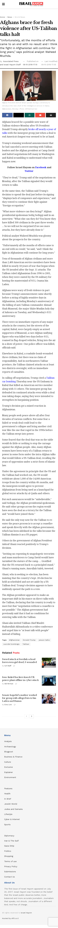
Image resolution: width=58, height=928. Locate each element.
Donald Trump (29, 640)
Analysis (8, 741)
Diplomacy (9, 836)
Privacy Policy (10, 866)
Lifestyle (8, 814)
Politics (7, 851)
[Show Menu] (3, 4)
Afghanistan (14, 640)
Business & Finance (13, 757)
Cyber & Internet (12, 819)
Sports (7, 824)
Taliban (26, 644)
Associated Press (11, 61)
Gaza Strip (9, 846)
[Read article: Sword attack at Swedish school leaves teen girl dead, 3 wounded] (49, 663)
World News (20, 17)
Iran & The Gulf (11, 841)
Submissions (10, 871)
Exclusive (8, 767)
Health (7, 793)
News (9, 17)
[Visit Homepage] (31, 4)
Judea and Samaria (13, 809)
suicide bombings (11, 644)
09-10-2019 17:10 (30, 65)
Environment (10, 777)
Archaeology (10, 746)
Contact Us (9, 877)
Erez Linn (8, 705)
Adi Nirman (9, 684)
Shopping (8, 856)
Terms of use (10, 861)
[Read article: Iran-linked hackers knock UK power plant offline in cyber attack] (49, 681)
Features (8, 788)
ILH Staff (8, 666)
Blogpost (8, 751)
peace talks (44, 640)
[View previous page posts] (26, 716)
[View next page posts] (32, 716)
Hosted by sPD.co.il (10, 918)
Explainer (8, 772)
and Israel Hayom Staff (10, 65)
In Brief (7, 799)
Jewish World (10, 804)
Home (2, 17)
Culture (7, 762)
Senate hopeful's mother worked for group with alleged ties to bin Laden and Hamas (19, 698)
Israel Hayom (26, 913)
